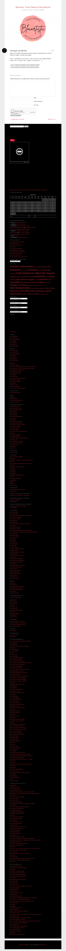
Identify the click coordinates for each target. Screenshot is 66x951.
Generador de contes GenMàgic (18, 677)
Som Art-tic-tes (14, 444)
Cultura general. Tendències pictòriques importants (23, 368)
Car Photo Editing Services (17, 227)
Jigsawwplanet (14, 696)
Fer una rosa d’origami (30, 227)
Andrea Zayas (14, 513)
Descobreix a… (14, 344)
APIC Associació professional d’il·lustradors (21, 515)
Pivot (32, 285)
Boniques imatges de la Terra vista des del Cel (22, 460)
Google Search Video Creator (18, 684)
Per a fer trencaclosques (16, 732)
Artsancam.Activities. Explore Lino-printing (21, 641)
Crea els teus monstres (16, 659)
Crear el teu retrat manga (17, 666)
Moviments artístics (15, 380)
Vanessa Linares (15, 578)
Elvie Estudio (14, 414)
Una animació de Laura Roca (18, 927)
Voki (12, 779)
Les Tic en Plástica (15, 428)
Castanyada (13, 273)
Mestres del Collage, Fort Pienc (18, 826)
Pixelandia (13, 751)
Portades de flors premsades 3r (18, 251)
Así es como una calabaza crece (18, 876)
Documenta (13, 411)
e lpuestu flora (14, 533)
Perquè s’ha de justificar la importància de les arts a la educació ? (26, 840)
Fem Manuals (14, 603)
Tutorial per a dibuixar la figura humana (20, 772)
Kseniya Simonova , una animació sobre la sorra (22, 901)
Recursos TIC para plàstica (17, 757)
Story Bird (13, 765)
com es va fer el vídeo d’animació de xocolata (21, 886)
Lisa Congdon (14, 543)
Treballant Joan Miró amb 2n (17, 250)
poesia (35, 285)
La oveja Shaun (14, 902)
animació (15, 269)
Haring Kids (14, 687)
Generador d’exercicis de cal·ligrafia (19, 676)
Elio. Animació (14, 894)
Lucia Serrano (14, 547)
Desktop (27, 162)
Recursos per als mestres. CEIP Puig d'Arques (22, 755)
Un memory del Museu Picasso (18, 388)
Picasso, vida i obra (15, 386)
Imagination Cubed (15, 691)
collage (18, 276)
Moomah (13, 714)
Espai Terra (52, 119)
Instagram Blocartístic (16, 597)
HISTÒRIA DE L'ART (16, 373)
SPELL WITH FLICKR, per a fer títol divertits (21, 764)
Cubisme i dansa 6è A (16, 255)
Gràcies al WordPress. (24, 944)
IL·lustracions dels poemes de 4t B (19, 256)
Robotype (13, 760)
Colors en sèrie (14, 800)
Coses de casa (28, 277)
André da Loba (14, 512)
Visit (13, 331)
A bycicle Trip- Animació (16, 866)
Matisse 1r (13, 246)
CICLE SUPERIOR (15, 339)
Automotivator (14, 642)
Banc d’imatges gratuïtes (17, 456)
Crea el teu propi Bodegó (17, 657)
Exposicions (21, 279)
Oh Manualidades (15, 613)
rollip (12, 483)
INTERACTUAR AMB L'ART (17, 813)
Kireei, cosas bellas (15, 426)
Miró (22, 282)
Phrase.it (13, 742)
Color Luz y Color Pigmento (17, 797)
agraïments (35, 266)
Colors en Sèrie (14, 798)
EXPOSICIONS (14, 346)
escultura (13, 279)
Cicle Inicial (22, 273)
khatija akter (14, 234)
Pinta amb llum (14, 749)
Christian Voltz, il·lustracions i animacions (20, 523)
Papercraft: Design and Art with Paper (20, 911)
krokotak (13, 605)
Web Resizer (14, 485)
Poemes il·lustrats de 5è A (21, 222)
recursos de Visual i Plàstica (46, 288)
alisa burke (13, 785)
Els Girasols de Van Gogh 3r (22, 230)
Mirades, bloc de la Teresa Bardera (19, 431)
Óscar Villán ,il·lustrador (16, 562)
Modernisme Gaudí (15, 626)
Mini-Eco (13, 611)
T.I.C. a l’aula (14, 851)
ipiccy (12, 476)
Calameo (13, 647)
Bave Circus (14, 877)
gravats (35, 279)
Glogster (13, 682)
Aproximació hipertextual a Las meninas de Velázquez (23, 366)
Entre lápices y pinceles (16, 421)
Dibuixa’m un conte (15, 528)
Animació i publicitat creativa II (18, 872)
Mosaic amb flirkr (15, 716)
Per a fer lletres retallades (17, 726)
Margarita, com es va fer (16, 907)
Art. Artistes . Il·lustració (16, 517)
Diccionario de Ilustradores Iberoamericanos (21, 530)
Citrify (12, 461)
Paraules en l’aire (15, 912)
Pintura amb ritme (15, 916)
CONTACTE (14, 342)
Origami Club (14, 835)
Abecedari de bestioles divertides (19, 867)
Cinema (13, 277)
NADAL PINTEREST (16, 500)
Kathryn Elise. (14, 229)
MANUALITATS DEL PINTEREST (18, 506)
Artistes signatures (15, 788)
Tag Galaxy (13, 591)
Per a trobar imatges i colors (17, 734)
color (21, 276)
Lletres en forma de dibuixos (17, 704)
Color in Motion (14, 651)
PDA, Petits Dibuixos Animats (18, 565)
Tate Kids (13, 446)
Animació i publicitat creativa (17, 871)
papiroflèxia (47, 282)
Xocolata (13, 932)
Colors (12, 652)
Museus (35, 282)
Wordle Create (14, 780)
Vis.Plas (13, 861)
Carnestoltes (45, 270)
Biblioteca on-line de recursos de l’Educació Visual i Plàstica (25, 793)
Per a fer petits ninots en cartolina (19, 729)
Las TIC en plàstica (15, 702)
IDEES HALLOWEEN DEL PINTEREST (20, 495)
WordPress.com (42, 944)
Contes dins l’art (15, 891)
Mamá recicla (14, 608)
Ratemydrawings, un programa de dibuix (20, 754)
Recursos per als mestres (17, 443)
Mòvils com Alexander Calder (18, 719)
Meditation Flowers (15, 706)
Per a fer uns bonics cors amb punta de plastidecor (23, 838)
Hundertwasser (14, 376)
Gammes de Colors (15, 674)
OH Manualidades (15, 436)
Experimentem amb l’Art (16, 423)
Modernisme (28, 282)
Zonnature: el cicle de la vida (17, 934)
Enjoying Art (14, 419)
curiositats (39, 276)
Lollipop (13, 904)
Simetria (13, 762)
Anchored (13, 869)
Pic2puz (13, 744)
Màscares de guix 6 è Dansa (23, 225)
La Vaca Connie (15, 701)
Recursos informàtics (20, 291)
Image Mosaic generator (16, 689)
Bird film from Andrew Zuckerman (18, 879)
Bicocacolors (14, 520)
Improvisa (13, 694)
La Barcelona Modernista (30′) (18, 624)
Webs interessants (43, 294)
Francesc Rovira (15, 537)
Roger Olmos (14, 575)
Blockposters (14, 644)
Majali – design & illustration (17, 548)
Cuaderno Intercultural (16, 667)
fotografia (30, 279)
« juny (11, 216)
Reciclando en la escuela (17, 441)
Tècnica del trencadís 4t (16, 248)
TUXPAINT (13, 774)
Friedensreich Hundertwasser (18, 370)
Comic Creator (14, 656)
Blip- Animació (14, 881)
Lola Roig (13, 545)
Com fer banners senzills (17, 400)
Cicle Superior (23, 65)
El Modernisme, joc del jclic (17, 621)
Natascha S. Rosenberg (16, 558)
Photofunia (13, 480)
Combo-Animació (15, 887)
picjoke (12, 481)
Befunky (13, 458)
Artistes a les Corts (15, 406)
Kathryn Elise (14, 232)
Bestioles (13, 583)
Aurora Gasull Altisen (16, 518)
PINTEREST (14, 501)
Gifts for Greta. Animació (16, 896)
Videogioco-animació (16, 931)
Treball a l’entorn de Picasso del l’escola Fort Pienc (23, 858)
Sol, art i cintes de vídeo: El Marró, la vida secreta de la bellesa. (25, 848)
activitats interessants (21, 266)
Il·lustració (43, 279)
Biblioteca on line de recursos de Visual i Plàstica (22, 792)
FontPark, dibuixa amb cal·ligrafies (19, 672)
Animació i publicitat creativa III (18, 874)
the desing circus (15, 924)
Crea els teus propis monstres (18, 661)
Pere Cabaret (14, 568)
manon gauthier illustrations (17, 552)
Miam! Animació (14, 909)
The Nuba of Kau (15, 593)
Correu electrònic (38, 101)
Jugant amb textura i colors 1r (18, 241)
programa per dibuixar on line (18, 752)
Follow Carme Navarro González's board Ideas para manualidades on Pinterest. (28, 190)
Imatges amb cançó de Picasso (18, 378)
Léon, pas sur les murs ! (16, 821)
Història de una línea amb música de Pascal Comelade (24, 897)
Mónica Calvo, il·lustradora (17, 555)
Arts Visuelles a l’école (16, 408)
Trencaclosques (15, 771)
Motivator (13, 717)
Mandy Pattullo (14, 550)
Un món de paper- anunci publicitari (19, 926)
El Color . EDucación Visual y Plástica (20, 669)
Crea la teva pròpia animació (18, 664)
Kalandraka (13, 542)
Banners (13, 397)
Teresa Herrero (14, 577)
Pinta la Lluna (14, 439)
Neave (12, 722)
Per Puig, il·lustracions (16, 567)
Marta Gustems (14, 553)
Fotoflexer (13, 471)
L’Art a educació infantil (16, 818)
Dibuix (52, 276)
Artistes (17, 65)
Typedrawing (14, 775)
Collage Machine (15, 649)
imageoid (13, 473)
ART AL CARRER (24, 270)
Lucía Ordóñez (14, 429)
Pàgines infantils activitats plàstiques (19, 438)
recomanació (33, 288)
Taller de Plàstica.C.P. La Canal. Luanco (20, 853)
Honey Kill (13, 375)
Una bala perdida (15, 929)
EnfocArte (13, 418)
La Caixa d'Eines (15, 697)
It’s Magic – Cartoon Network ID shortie (20, 899)
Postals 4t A (17, 235)
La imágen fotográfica (16, 478)
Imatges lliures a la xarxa (17, 588)
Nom (35, 97)
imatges (50, 279)
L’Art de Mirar (14, 820)
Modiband (13, 636)
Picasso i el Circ (18, 285)
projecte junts (40, 285)
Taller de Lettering (15, 402)
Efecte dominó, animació (17, 892)
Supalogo (13, 767)
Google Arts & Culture (16, 371)
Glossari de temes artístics (17, 808)
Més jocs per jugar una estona (18, 707)
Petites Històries (15, 736)
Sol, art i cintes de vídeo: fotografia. (19, 850)
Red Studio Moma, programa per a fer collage (21, 759)
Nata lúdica (13, 557)
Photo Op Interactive (16, 741)
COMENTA (13, 341)
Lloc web (36, 105)
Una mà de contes (15, 777)
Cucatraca (13, 525)
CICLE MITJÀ (14, 337)
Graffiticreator (14, 686)
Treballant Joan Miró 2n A (17, 245)
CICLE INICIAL (14, 336)
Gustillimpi (13, 538)
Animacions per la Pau (17, 119)
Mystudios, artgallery (16, 381)
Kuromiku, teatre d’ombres (17, 816)
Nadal (40, 282)
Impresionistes (14, 452)
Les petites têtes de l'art (16, 823)
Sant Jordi (35, 291)
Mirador (13, 433)
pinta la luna (14, 616)
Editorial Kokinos (15, 535)
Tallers (42, 291)
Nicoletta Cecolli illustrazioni (17, 560)
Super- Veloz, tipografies (17, 769)
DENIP (47, 276)
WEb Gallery (14, 491)
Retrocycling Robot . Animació (18, 919)
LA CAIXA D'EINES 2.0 (16, 699)
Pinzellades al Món (15, 573)
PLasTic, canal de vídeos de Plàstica (19, 843)
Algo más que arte (15, 365)
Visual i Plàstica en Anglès (33, 65)
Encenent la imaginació (16, 416)
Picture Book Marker (16, 570)
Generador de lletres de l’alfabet (18, 679)
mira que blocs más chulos (17, 828)
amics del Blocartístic (44, 266)
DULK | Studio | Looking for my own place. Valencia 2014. (24, 532)
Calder (39, 270)
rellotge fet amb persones (17, 589)
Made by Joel (14, 606)
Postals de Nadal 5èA (23, 237)
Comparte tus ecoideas (16, 802)
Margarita (13, 906)
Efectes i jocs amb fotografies (18, 466)
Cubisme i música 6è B (16, 253)
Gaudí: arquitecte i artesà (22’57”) (19, 623)
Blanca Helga (14, 522)
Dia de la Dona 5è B (21, 224)
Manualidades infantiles (16, 610)
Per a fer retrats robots (16, 731)
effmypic (13, 468)
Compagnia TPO (15, 889)
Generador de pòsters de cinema (18, 681)
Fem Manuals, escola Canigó (18, 424)
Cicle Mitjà (34, 273)
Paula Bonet (14, 563)
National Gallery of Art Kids (17, 721)
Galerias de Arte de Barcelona (18, 489)
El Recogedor (14, 413)
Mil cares (13, 709)
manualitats (15, 282)
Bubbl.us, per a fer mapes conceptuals (20, 646)
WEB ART (13, 448)
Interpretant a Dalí (15, 243)
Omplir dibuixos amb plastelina (18, 724)
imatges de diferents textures (17, 475)
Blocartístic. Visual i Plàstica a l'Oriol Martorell (33, 7)
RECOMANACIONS (20, 288)
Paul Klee (13, 383)
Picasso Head (14, 384)
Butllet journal (14, 398)
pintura (28, 285)
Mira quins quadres (15, 711)
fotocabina (13, 470)
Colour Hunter (14, 654)
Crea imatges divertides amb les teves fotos (21, 463)
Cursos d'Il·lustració (15, 527)
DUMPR (13, 465)
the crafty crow (14, 856)
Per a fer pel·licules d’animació (18, 727)
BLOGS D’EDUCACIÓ (16, 409)
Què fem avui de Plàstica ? (17, 845)
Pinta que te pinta (15, 572)
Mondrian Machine (15, 712)
